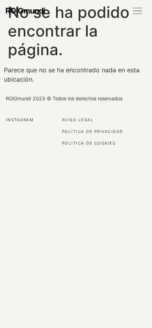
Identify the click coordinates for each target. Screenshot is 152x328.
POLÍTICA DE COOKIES (88, 143)
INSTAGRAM (20, 120)
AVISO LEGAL (78, 120)
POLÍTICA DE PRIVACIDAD (92, 132)
